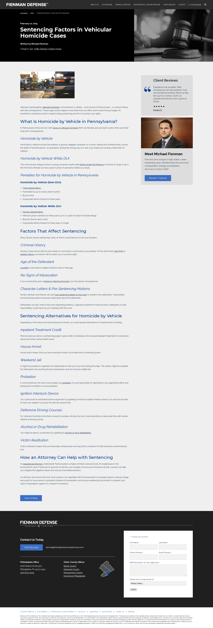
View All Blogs (31, 498)
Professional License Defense (147, 5)
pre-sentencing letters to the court (71, 295)
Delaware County (71, 569)
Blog (32, 13)
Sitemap (131, 612)
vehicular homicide (50, 107)
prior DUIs (118, 251)
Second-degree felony (33, 212)
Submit (133, 589)
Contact (182, 5)
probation (66, 383)
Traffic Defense (40, 49)
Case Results (107, 612)
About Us (94, 5)
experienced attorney (33, 464)
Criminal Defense (123, 5)
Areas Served (169, 5)
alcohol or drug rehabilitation (78, 433)
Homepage (24, 13)
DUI (31, 49)
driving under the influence (92, 164)
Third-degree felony (32, 188)
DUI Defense (107, 5)
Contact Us (120, 612)
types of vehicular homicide (65, 128)
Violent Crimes (54, 49)
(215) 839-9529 (195, 5)
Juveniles (24, 268)
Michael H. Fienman (158, 178)
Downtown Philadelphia (74, 576)
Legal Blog (93, 612)
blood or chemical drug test (56, 281)
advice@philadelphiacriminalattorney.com (65, 547)
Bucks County (70, 566)
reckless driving (27, 254)
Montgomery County (73, 573)
